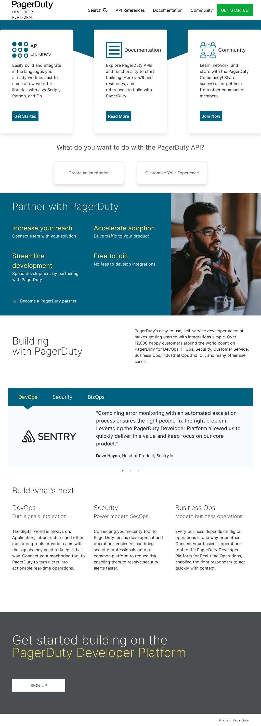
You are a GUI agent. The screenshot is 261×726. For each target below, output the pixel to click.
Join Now (211, 116)
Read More (118, 116)
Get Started (25, 116)
